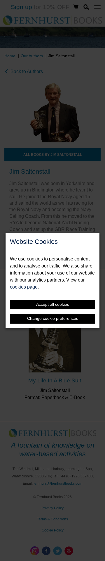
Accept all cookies (52, 304)
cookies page (24, 286)
